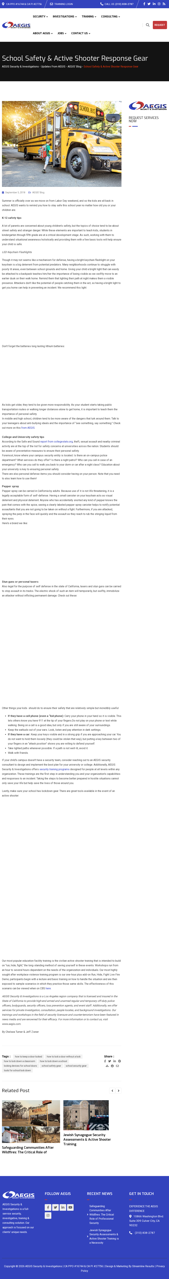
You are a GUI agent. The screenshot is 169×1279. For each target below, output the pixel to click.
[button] (112, 1091)
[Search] (148, 25)
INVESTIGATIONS (63, 16)
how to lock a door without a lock (64, 1056)
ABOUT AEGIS (41, 33)
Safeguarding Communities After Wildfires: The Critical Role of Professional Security (101, 1215)
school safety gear (51, 1065)
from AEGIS (28, 427)
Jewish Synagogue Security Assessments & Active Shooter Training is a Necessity (104, 1236)
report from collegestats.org (56, 441)
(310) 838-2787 (124, 4)
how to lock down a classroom (19, 1061)
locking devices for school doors (20, 1065)
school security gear (76, 1065)
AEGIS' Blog (38, 192)
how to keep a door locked (28, 1056)
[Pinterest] (119, 1061)
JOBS (61, 33)
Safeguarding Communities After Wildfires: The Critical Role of (28, 1149)
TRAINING (88, 16)
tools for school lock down (17, 1070)
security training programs (54, 769)
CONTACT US (79, 33)
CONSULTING (109, 16)
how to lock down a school (53, 1061)
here (48, 988)
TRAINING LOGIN (63, 4)
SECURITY (39, 16)
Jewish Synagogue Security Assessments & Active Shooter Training (87, 1139)
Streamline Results (143, 1266)
